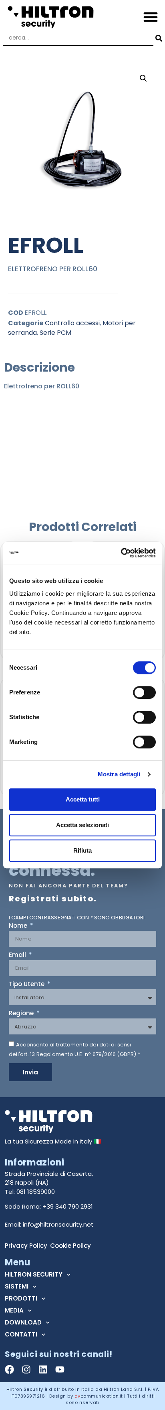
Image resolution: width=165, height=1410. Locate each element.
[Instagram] (26, 1369)
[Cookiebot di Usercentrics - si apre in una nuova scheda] (121, 553)
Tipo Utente (27, 984)
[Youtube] (59, 1369)
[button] (150, 16)
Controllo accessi (72, 323)
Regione (22, 1013)
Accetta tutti (83, 799)
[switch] (144, 692)
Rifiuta (82, 850)
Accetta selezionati (82, 824)
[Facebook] (9, 1369)
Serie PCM (55, 332)
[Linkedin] (43, 1369)
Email (18, 955)
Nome (19, 926)
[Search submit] (157, 38)
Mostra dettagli (119, 774)
